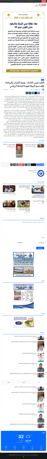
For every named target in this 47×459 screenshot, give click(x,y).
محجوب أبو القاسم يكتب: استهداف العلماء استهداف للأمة (28, 363)
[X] (35, 93)
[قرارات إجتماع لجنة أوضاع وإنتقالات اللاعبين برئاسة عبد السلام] (9, 203)
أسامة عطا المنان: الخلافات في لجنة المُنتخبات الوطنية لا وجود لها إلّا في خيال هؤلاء (24, 187)
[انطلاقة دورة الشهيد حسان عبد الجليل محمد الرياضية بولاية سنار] (19, 151)
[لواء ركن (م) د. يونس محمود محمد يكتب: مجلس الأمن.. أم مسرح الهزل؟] (40, 338)
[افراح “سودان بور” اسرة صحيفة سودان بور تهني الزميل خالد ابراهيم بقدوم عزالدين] (40, 346)
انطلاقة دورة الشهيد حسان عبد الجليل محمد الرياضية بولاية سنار (9, 145)
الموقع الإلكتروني (20, 242)
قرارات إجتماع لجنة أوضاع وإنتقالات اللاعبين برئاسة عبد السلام (9, 209)
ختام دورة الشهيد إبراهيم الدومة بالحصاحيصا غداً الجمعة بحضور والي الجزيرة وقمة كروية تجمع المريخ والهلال (38, 196)
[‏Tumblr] (26, 164)
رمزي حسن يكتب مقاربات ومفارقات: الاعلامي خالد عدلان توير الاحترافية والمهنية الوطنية (23, 373)
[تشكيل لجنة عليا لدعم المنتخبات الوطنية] (9, 188)
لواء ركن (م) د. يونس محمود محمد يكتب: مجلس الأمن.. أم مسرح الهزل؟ (25, 336)
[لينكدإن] (33, 93)
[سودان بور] (40, 5)
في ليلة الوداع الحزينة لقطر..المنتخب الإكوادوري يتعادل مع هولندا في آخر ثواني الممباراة (24, 210)
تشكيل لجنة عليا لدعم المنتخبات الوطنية (9, 193)
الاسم (43, 237)
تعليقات (8, 382)
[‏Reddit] (20, 164)
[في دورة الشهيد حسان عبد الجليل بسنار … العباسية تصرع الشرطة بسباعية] (40, 146)
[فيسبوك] (38, 93)
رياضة (39, 77)
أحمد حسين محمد (39, 89)
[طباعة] (27, 93)
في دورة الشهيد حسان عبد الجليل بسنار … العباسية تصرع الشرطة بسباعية (30, 145)
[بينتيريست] (23, 164)
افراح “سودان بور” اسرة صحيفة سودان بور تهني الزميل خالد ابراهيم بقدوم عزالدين (24, 341)
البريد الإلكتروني (41, 242)
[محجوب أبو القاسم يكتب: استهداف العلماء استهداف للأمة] (40, 367)
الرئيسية (41, 77)
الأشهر (23, 382)
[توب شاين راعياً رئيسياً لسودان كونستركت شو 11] (40, 357)
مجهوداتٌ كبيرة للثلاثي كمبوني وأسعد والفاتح (38, 201)
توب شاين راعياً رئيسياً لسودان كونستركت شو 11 (32, 1)
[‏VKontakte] (17, 164)
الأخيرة (38, 382)
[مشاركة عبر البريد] (30, 93)
